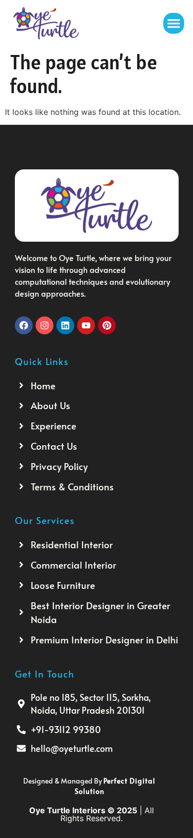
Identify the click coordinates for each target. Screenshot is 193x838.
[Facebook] (24, 325)
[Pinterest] (107, 325)
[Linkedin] (65, 325)
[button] (173, 23)
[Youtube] (86, 325)
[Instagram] (44, 325)
